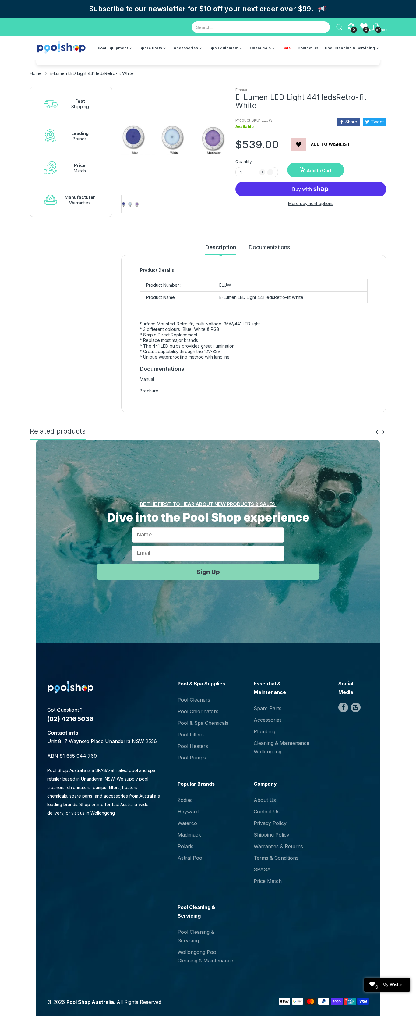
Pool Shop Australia (90, 1002)
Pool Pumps (192, 758)
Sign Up (208, 571)
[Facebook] (343, 707)
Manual (147, 379)
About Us (265, 800)
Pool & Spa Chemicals (203, 723)
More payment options (310, 203)
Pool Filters (191, 734)
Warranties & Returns (278, 846)
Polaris (185, 846)
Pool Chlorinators (198, 711)
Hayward (188, 812)
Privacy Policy (270, 823)
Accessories (268, 720)
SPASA (262, 869)
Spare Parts (267, 708)
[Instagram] (356, 707)
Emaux (241, 89)
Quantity (243, 161)
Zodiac (185, 800)
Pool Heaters (193, 746)
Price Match (268, 881)
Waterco (187, 823)
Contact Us (267, 812)
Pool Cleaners (194, 700)
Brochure (149, 390)
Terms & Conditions (276, 858)
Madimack (189, 835)
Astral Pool (190, 858)
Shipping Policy (271, 835)
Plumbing (264, 731)
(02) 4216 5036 (70, 719)
